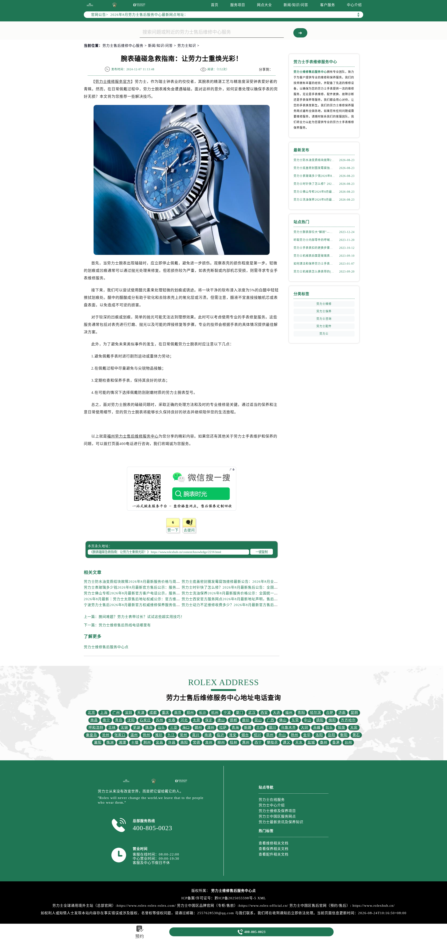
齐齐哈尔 (348, 720)
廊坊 (246, 720)
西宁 (258, 742)
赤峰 (317, 727)
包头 (329, 727)
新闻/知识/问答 (296, 5)
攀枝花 (272, 742)
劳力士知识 (186, 45)
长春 (172, 720)
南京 (178, 712)
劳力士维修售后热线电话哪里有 (125, 625)
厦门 (239, 712)
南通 (208, 735)
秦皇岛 (91, 735)
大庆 (354, 727)
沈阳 (131, 720)
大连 (276, 712)
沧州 (105, 735)
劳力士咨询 (324, 318)
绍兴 (257, 735)
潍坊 (159, 735)
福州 (289, 712)
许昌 (172, 742)
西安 (264, 712)
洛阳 (319, 735)
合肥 (329, 712)
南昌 (94, 720)
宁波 (227, 712)
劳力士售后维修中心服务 (122, 45)
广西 (270, 720)
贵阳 (301, 712)
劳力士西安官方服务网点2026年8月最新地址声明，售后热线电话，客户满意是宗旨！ (252, 599)
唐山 (221, 720)
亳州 (270, 735)
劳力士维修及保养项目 (277, 811)
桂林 (233, 742)
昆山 (258, 720)
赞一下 (173, 530)
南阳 (184, 742)
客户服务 (327, 5)
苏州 (159, 720)
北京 (91, 712)
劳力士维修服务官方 (113, 82)
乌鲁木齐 (288, 727)
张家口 (119, 735)
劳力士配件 (324, 326)
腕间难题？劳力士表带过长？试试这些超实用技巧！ (141, 617)
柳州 (221, 742)
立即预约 (224, 480)
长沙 (202, 712)
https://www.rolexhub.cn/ (373, 905)
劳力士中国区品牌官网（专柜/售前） (207, 905)
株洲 (110, 742)
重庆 (165, 712)
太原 (196, 720)
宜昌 (159, 742)
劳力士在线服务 (272, 800)
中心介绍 (354, 5)
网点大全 (264, 5)
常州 (183, 735)
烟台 (245, 735)
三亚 (173, 727)
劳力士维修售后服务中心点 (106, 647)
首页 (214, 5)
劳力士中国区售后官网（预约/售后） (319, 905)
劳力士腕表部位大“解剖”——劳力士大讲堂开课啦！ (314, 232)
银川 (272, 727)
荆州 (147, 742)
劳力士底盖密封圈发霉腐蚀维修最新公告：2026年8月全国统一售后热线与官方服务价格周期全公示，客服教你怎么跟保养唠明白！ (314, 168)
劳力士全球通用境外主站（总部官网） (84, 905)
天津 (141, 712)
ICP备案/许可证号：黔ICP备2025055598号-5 (218, 898)
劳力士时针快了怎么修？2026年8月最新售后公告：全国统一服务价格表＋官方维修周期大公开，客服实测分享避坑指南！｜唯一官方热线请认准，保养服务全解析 (314, 183)
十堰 (135, 742)
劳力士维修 (324, 304)
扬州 (294, 735)
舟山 (282, 735)
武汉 (252, 712)
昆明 (354, 712)
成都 (153, 712)
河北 (184, 720)
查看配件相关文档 (273, 854)
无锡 (124, 727)
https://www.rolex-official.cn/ (263, 905)
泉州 (209, 742)
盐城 (311, 742)
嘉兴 (196, 735)
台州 (348, 742)
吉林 (112, 727)
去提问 (189, 530)
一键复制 (262, 552)
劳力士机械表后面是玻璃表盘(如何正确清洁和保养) (314, 255)
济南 (342, 712)
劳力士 (323, 333)
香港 (336, 742)
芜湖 (136, 727)
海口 (186, 727)
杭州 (215, 712)
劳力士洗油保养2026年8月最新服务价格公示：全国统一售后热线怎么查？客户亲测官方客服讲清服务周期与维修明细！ (314, 199)
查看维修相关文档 (273, 843)
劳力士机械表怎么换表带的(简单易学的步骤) (314, 271)
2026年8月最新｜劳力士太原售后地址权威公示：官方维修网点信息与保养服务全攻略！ (156, 599)
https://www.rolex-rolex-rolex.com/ (146, 905)
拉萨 (223, 727)
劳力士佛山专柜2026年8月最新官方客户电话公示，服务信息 (134, 593)
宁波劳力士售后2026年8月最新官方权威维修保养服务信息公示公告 (139, 605)
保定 (209, 720)
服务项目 (237, 5)
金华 (307, 735)
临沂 (220, 735)
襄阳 (98, 742)
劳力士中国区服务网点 (277, 816)
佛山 (283, 720)
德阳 (320, 720)
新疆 (247, 727)
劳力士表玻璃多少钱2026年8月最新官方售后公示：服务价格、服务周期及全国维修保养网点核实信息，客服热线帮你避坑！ (314, 176)
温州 (134, 735)
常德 (196, 742)
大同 (304, 727)
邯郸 (233, 720)
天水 (299, 742)
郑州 (190, 712)
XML (261, 898)
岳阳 (331, 735)
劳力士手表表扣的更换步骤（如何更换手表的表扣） (314, 247)
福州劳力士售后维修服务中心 (133, 436)
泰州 (323, 742)
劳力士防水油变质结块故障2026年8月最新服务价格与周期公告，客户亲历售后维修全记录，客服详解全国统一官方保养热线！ (314, 160)
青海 (235, 727)
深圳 (128, 712)
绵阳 (332, 720)
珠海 (149, 727)
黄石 (356, 735)
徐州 (146, 735)
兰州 (260, 727)
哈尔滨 (315, 712)
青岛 (118, 720)
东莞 (295, 720)
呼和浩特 (95, 727)
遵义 (286, 742)
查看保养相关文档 (273, 849)
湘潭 (122, 742)
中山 (307, 720)
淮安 (233, 735)
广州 (116, 712)
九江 (171, 735)
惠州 (246, 742)
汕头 (161, 727)
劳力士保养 (324, 311)
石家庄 (145, 720)
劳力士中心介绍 (272, 805)
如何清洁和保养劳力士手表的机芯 (314, 263)
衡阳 (344, 735)
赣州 (198, 727)
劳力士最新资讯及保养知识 (281, 822)
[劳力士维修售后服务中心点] (90, 4)
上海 (104, 712)
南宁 (106, 720)
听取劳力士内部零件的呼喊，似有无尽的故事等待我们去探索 (314, 240)
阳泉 (341, 727)
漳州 (210, 727)
